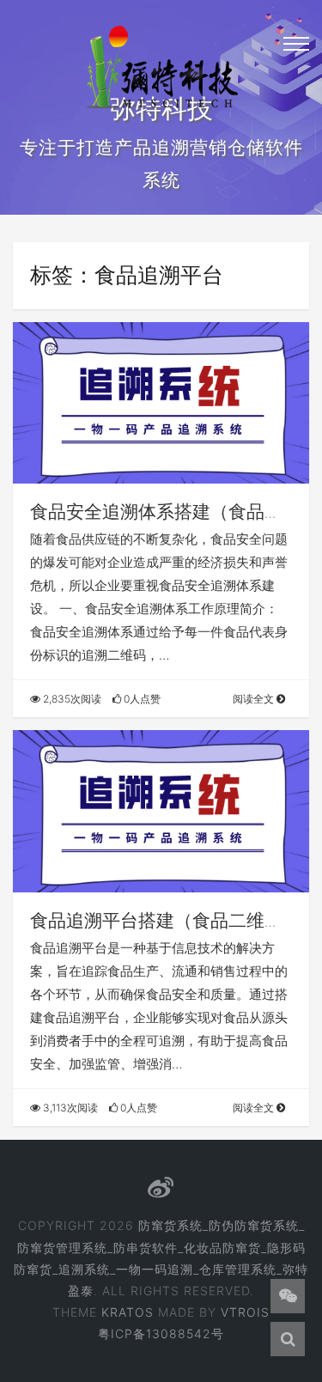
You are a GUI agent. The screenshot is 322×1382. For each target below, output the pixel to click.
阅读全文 (254, 698)
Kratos (127, 1312)
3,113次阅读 (69, 1107)
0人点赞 (141, 698)
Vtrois (245, 1312)
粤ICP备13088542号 (161, 1333)
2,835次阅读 (70, 698)
